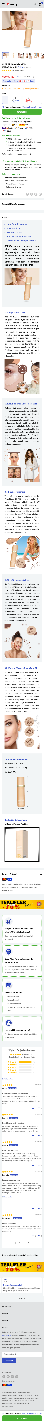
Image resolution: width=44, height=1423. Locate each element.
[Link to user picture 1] (7, 1201)
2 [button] (19, 1243)
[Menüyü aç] (3, 4)
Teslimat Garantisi (12, 135)
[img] (7, 1085)
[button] (6, 70)
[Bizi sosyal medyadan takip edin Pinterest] (8, 1376)
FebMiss (20, 67)
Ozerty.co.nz (7, 1335)
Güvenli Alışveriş (12, 174)
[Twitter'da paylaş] (35, 194)
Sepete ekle (22, 1418)
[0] (39, 4)
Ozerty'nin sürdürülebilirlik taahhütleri (20, 161)
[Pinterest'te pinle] (31, 194)
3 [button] (22, 1243)
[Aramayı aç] (35, 4)
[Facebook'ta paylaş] (27, 194)
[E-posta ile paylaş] (40, 194)
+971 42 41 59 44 (29, 1401)
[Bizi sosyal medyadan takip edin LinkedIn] (16, 1376)
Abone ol (9, 1361)
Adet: (4, 94)
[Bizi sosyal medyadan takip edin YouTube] (12, 1376)
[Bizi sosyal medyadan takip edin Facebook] (3, 1376)
